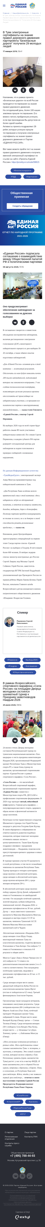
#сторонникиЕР (13, 1102)
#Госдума (12, 666)
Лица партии (30, 1132)
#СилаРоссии (22, 1095)
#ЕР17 (23, 1114)
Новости (35, 13)
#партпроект (31, 177)
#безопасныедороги (22, 170)
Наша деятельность (20, 13)
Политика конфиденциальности (22, 1198)
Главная (6, 13)
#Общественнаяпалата (23, 672)
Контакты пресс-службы (12, 1144)
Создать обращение (22, 206)
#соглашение (31, 666)
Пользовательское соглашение (22, 1195)
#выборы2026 (32, 660)
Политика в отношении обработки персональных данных (22, 1201)
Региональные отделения (11, 1138)
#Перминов (12, 660)
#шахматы (33, 1102)
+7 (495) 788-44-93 (22, 1155)
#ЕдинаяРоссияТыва (22, 1108)
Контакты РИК (31, 1137)
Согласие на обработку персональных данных (22, 1204)
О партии (9, 1132)
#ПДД (13, 177)
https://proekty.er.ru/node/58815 (25, 162)
